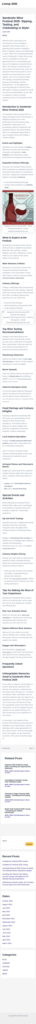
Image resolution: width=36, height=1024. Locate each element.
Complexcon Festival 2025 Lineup (15, 861)
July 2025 (6, 908)
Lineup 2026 (9, 3)
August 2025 (7, 904)
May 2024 (6, 936)
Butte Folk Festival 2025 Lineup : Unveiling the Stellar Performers (18, 810)
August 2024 (7, 926)
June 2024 (6, 933)
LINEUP (11, 771)
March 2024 (7, 943)
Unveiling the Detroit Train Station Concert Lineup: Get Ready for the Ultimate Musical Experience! (15, 876)
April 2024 (6, 940)
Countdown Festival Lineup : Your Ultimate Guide (16, 781)
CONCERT (6, 963)
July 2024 (6, 929)
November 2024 (8, 919)
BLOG (4, 960)
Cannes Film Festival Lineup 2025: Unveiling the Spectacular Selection (18, 766)
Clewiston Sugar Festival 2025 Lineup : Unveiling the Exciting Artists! (17, 795)
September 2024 (8, 922)
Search (4, 841)
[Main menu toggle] (32, 4)
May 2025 (6, 911)
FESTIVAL (6, 967)
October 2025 (7, 901)
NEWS (4, 35)
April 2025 (6, 915)
